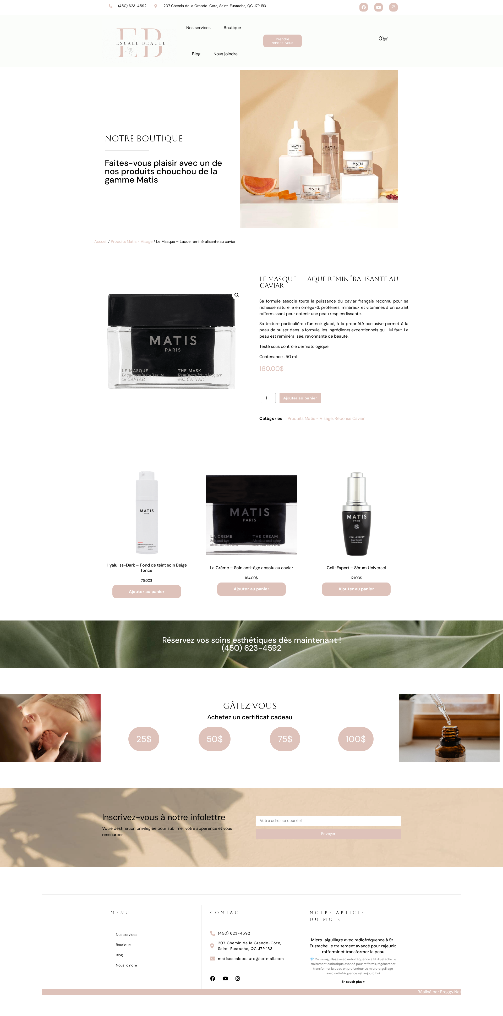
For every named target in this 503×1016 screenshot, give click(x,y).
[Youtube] (378, 7)
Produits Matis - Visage (131, 241)
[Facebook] (363, 7)
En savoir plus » (353, 982)
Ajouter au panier (300, 398)
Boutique (232, 27)
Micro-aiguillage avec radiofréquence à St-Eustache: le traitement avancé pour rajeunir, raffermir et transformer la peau (353, 945)
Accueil (100, 241)
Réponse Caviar (350, 418)
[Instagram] (393, 7)
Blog (196, 54)
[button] (237, 295)
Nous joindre (226, 54)
